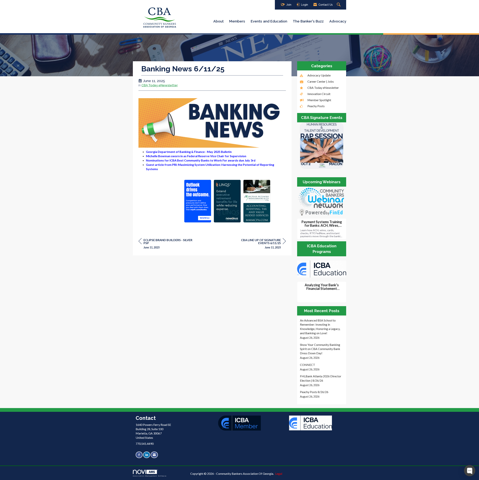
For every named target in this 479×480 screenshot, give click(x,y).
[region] (258, 244)
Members (237, 21)
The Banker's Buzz (308, 21)
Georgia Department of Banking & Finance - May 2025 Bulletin (189, 151)
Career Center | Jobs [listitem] (320, 81)
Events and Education (269, 21)
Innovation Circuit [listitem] (318, 94)
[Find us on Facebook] (139, 455)
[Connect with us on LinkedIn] (146, 455)
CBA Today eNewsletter (159, 85)
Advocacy (337, 21)
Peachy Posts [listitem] (316, 106)
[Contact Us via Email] (154, 455)
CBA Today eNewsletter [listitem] (323, 87)
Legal (278, 473)
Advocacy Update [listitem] (319, 75)
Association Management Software (150, 476)
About (218, 21)
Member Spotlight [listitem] (319, 100)
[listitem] (322, 329)
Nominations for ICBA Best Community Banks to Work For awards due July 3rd (200, 160)
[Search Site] (339, 4)
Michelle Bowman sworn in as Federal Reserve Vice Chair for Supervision (196, 156)
